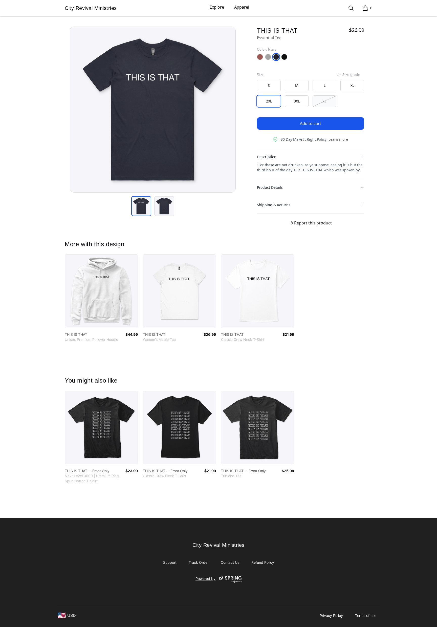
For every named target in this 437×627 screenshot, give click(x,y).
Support (170, 562)
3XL (297, 101)
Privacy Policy (331, 615)
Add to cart (310, 123)
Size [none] (261, 74)
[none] (348, 74)
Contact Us (230, 562)
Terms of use (365, 615)
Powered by (205, 578)
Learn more (338, 139)
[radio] (269, 85)
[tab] (141, 206)
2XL (269, 101)
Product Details (270, 187)
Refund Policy (262, 562)
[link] (101, 291)
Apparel (241, 7)
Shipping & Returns (273, 204)
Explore (217, 7)
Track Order (199, 562)
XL (352, 85)
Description (266, 156)
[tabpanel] (153, 110)
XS (324, 101)
